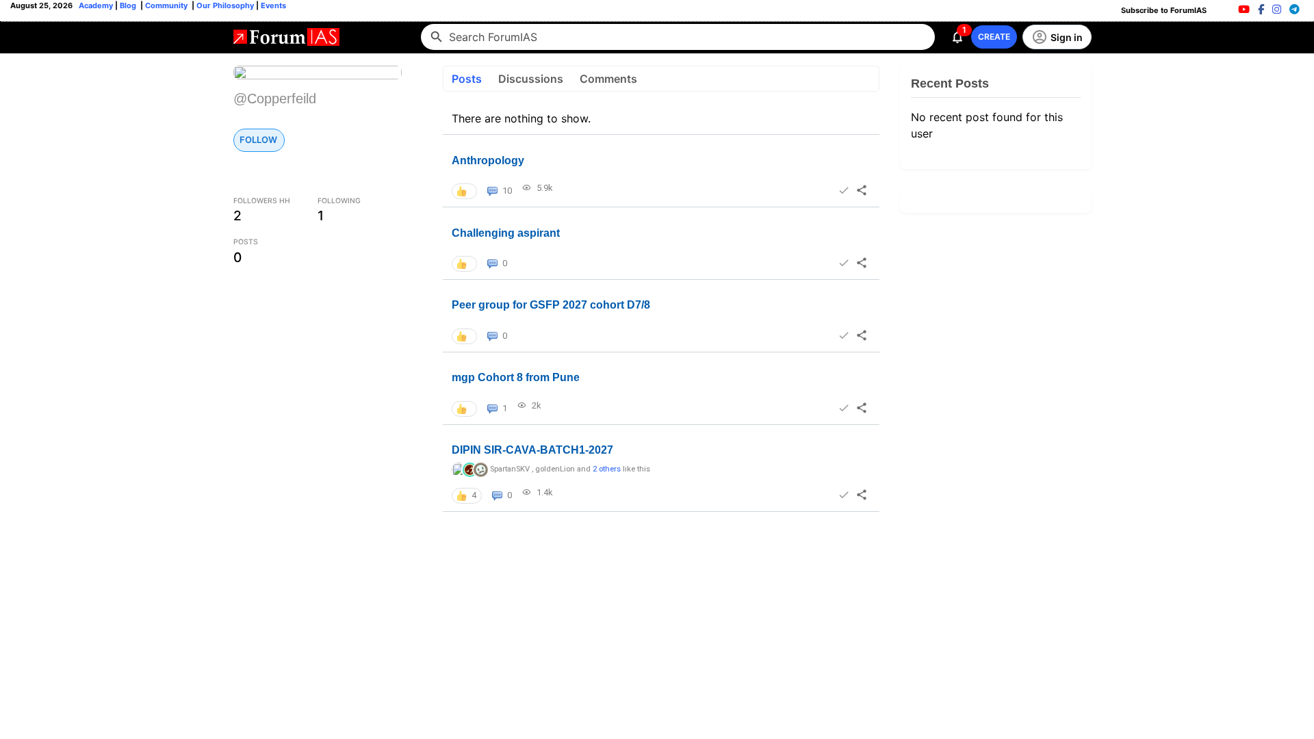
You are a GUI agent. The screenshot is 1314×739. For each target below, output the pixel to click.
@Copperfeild (274, 98)
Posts (467, 79)
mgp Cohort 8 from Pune (516, 377)
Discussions (530, 79)
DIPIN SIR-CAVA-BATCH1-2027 (532, 450)
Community (167, 5)
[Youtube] (1244, 9)
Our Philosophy (224, 5)
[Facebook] (1261, 9)
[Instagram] (1276, 9)
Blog (129, 5)
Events (272, 5)
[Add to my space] (843, 190)
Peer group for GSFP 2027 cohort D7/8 (551, 305)
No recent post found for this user (987, 125)
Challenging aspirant (506, 233)
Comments (608, 79)
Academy (96, 5)
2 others (607, 469)
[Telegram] (1294, 9)
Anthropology (488, 160)
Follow (258, 139)
